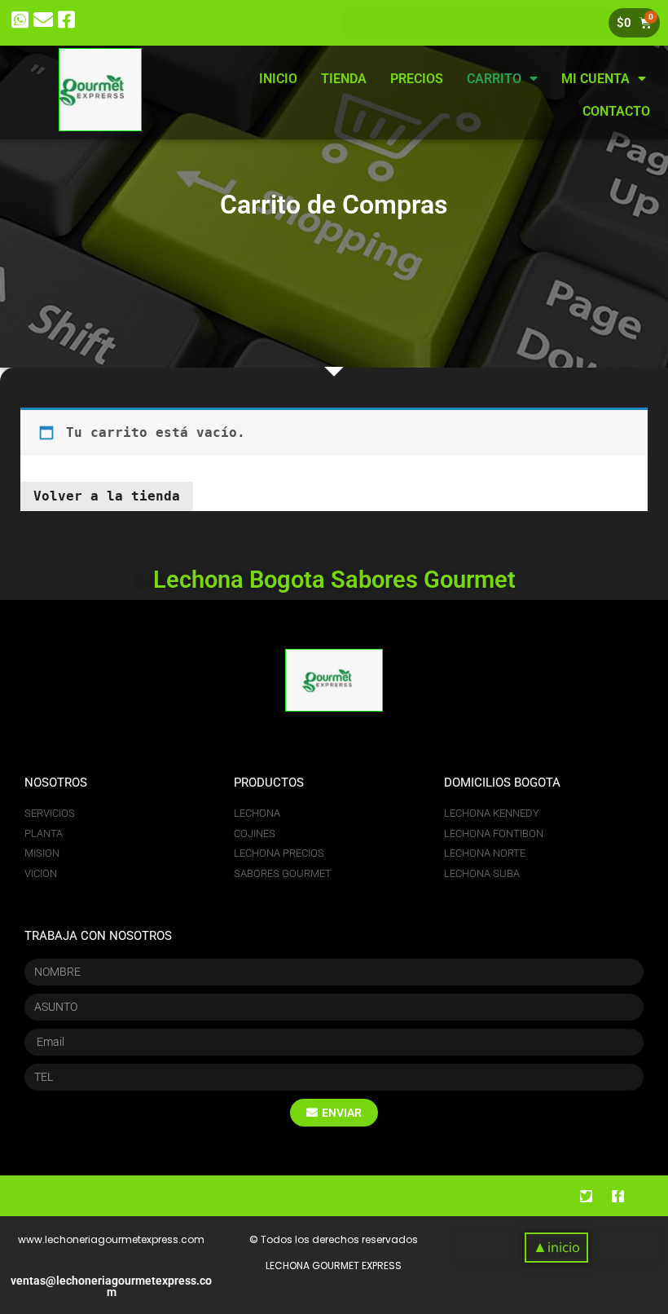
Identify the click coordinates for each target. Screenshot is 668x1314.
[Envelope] (43, 20)
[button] (556, 1247)
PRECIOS (416, 78)
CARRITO (494, 78)
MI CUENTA (595, 78)
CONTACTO (616, 111)
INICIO (278, 78)
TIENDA (344, 78)
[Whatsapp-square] (20, 20)
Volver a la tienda (106, 496)
